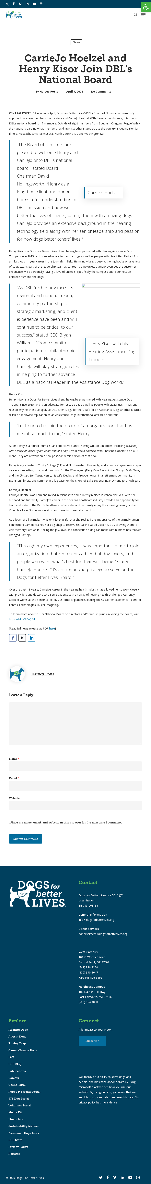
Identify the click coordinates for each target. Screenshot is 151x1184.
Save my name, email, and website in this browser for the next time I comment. (67, 822)
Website (14, 798)
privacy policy (87, 1102)
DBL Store (15, 1140)
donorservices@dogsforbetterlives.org (103, 934)
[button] (146, 7)
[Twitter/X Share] (22, 638)
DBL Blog (14, 1064)
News (76, 42)
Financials (15, 1119)
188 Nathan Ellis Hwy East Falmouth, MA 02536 (95, 992)
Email (14, 778)
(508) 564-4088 (88, 1002)
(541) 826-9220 (88, 967)
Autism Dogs (17, 1036)
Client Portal (17, 1085)
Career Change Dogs (22, 1050)
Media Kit (15, 1112)
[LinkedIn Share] (31, 638)
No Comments (101, 91)
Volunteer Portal (19, 1105)
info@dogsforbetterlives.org (96, 920)
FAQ (11, 1057)
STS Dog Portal (18, 1098)
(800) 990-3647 (88, 972)
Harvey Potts (49, 91)
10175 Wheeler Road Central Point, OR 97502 (94, 957)
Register (14, 1153)
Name (14, 758)
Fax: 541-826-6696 (90, 977)
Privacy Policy (18, 1147)
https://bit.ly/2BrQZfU (22, 619)
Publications (17, 1071)
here (52, 628)
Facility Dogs (17, 1043)
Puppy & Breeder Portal (24, 1091)
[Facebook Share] (13, 638)
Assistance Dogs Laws (23, 1133)
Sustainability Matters (23, 1126)
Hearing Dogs (18, 1029)
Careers (13, 1078)
